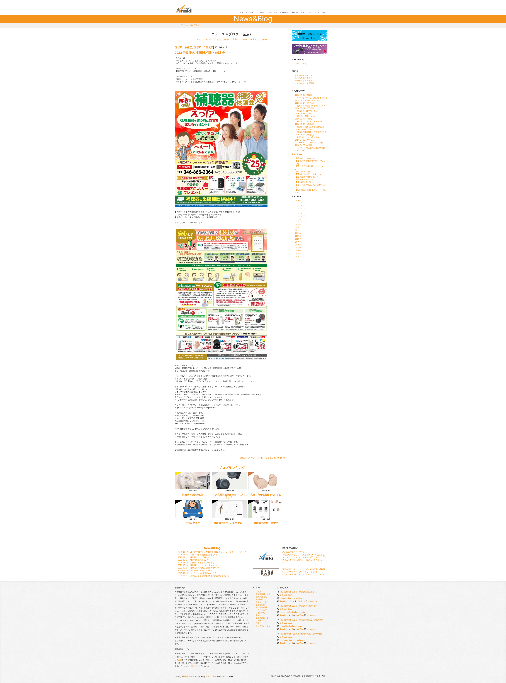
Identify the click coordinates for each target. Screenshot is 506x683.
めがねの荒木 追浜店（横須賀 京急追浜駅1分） (299, 592)
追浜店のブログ (204, 39)
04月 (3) (301, 214)
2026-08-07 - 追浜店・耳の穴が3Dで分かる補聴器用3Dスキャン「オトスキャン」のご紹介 (311, 97)
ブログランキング (232, 468)
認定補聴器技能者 (263, 594)
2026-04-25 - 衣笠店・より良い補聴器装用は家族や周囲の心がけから (311, 148)
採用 (323, 10)
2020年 (298, 239)
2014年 (298, 256)
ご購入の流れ (261, 597)
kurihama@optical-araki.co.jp (293, 640)
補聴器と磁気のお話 (192, 494)
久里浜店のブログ (258, 39)
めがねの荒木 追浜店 (303, 75)
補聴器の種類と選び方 (266, 523)
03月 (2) (301, 216)
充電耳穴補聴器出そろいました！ (265, 496)
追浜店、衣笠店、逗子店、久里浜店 (194, 47)
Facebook (284, 601)
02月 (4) (301, 219)
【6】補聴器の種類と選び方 (306, 177)
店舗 (302, 10)
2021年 (298, 236)
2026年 (298, 200)
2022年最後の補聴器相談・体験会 (200, 53)
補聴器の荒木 (189, 8)
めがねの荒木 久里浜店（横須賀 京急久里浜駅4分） (301, 634)
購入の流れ (250, 10)
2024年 (298, 227)
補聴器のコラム (262, 618)
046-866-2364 (286, 595)
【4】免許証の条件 (303, 171)
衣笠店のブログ (222, 39)
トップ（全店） (301, 63)
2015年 (298, 253)
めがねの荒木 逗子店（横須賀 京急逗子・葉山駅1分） (302, 620)
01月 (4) (301, 222)
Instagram (312, 601)
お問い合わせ (194, 666)
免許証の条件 (193, 523)
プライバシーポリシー (265, 626)
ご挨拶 (240, 10)
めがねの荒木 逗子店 (303, 81)
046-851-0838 (286, 609)
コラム (309, 10)
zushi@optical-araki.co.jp (291, 626)
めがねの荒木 (211, 676)
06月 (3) (301, 208)
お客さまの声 (261, 610)
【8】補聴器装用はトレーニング (308, 182)
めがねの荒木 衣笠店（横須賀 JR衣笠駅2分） (299, 606)
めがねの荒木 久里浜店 (304, 83)
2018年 (298, 245)
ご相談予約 (294, 10)
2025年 (298, 224)
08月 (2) (301, 203)
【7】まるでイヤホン (304, 179)
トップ (180, 25)
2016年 (298, 251)
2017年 (298, 248)
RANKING (297, 154)
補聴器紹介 (260, 605)
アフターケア (261, 10)
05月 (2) (301, 211)
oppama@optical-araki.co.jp (292, 598)
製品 (270, 10)
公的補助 (259, 599)
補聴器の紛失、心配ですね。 (229, 523)
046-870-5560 (286, 623)
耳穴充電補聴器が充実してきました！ (229, 496)
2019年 (298, 242)
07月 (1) (301, 206)
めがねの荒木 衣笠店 (303, 78)
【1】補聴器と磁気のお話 (306, 158)
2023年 (298, 230)
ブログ (316, 10)
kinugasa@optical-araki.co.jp (293, 612)
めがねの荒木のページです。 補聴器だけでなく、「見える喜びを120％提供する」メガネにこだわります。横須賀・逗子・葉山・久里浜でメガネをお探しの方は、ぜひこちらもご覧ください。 (304, 557)
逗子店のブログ (239, 39)
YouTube (301, 601)
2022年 (298, 233)
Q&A (275, 10)
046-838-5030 (286, 637)
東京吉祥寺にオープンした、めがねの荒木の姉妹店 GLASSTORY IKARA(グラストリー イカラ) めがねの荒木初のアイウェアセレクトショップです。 (304, 571)
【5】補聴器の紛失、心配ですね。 (309, 174)
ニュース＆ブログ (192, 25)
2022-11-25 (279, 458)
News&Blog (212, 548)
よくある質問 (261, 607)
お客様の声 (284, 10)
